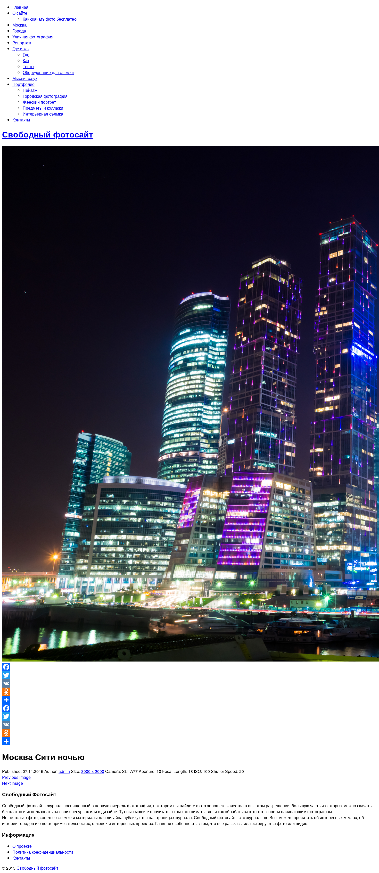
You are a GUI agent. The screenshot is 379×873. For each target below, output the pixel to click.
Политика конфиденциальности (42, 852)
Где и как (20, 49)
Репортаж (21, 43)
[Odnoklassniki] (189, 692)
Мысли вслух (24, 78)
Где (26, 55)
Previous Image (16, 777)
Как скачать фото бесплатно (50, 19)
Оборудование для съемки (48, 72)
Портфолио (23, 84)
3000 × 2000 (92, 771)
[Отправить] (189, 700)
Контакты (21, 120)
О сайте (19, 13)
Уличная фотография (32, 37)
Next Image (12, 783)
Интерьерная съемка (43, 114)
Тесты (28, 66)
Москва (19, 25)
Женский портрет (39, 102)
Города (19, 31)
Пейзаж (30, 90)
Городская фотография (45, 96)
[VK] (189, 683)
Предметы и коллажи (43, 108)
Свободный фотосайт (37, 868)
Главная (20, 7)
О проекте (22, 846)
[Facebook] (189, 667)
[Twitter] (189, 675)
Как (26, 60)
